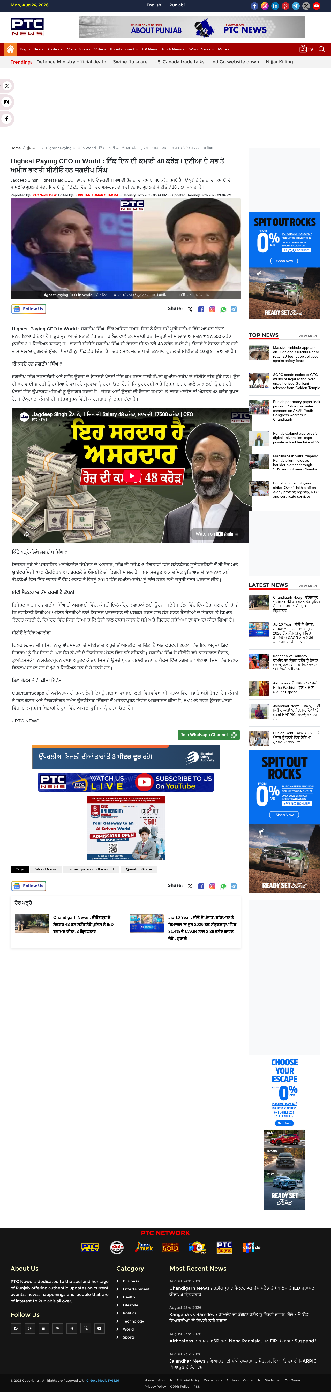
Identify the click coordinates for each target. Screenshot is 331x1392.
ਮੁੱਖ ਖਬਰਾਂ (33, 148)
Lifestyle (130, 1305)
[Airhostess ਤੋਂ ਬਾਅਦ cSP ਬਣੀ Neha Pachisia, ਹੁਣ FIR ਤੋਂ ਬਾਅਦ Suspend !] (259, 688)
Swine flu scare (130, 61)
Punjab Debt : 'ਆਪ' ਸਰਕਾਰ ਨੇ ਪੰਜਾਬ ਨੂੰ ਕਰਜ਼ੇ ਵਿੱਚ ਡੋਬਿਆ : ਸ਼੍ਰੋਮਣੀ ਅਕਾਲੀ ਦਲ (296, 737)
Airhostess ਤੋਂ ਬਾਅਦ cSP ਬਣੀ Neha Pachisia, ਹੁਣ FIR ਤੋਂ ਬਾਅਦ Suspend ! (295, 687)
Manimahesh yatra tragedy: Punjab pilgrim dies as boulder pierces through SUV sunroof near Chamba (295, 462)
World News (199, 49)
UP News (150, 49)
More (222, 49)
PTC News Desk (45, 195)
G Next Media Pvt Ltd (102, 1380)
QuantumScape (139, 869)
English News (31, 49)
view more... (309, 336)
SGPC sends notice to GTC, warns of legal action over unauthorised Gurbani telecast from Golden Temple (296, 381)
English (154, 5)
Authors (232, 1380)
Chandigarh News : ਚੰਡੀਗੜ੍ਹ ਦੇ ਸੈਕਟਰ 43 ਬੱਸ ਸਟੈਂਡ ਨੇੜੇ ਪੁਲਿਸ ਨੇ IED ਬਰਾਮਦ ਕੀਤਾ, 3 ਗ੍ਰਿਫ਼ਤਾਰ (296, 604)
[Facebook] (201, 309)
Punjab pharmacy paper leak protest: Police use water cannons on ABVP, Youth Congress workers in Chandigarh (296, 410)
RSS (196, 1386)
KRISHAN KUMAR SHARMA (97, 195)
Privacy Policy (155, 1386)
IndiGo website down (235, 61)
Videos (100, 49)
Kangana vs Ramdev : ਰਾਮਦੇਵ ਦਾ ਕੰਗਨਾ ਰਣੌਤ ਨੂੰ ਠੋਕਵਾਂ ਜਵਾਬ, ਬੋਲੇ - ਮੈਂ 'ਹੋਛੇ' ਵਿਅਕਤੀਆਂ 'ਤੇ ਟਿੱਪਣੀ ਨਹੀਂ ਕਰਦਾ (295, 662)
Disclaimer (273, 1380)
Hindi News (172, 49)
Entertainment (122, 49)
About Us (165, 1380)
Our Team (292, 1380)
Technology (133, 1321)
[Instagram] (212, 309)
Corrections (213, 1380)
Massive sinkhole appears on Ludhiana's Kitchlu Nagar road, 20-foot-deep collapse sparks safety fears (296, 354)
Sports (129, 1337)
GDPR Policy (179, 1386)
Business (131, 1281)
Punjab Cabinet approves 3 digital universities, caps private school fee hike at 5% (296, 437)
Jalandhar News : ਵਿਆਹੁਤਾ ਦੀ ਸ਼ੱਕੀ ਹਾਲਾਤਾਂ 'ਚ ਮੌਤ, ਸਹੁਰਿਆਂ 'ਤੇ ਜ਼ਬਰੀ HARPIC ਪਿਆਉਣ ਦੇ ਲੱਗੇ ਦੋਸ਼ (296, 712)
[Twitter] (190, 310)
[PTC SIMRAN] (224, 1247)
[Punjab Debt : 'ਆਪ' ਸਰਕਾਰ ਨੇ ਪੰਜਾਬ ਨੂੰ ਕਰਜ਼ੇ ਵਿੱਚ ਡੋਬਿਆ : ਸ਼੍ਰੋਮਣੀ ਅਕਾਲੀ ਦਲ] (259, 738)
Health (129, 1297)
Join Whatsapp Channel (204, 735)
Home (16, 148)
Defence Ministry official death (71, 61)
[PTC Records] (117, 1247)
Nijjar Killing (279, 61)
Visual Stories (78, 49)
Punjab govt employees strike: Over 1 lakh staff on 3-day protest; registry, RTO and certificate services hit (296, 489)
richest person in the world (91, 869)
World (128, 1329)
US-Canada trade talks (179, 61)
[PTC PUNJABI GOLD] (170, 1247)
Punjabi (177, 5)
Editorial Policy (188, 1380)
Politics (53, 49)
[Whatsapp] (223, 309)
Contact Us (251, 1380)
